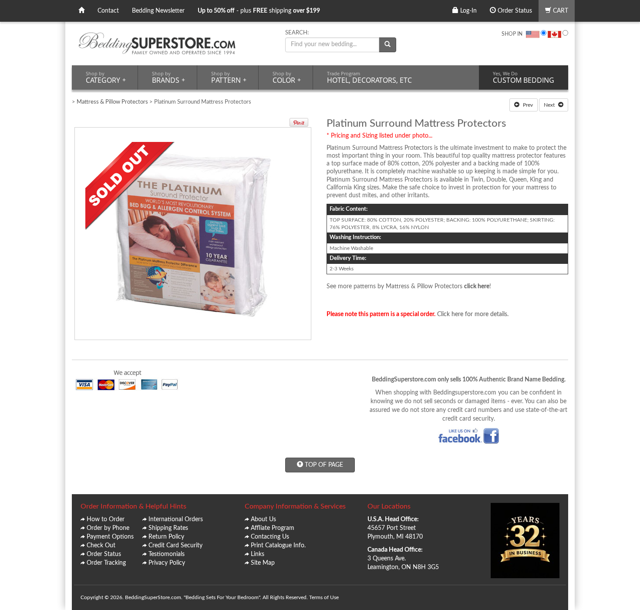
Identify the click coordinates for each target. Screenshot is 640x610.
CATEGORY (106, 77)
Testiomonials (166, 554)
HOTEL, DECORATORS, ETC (369, 77)
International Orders (175, 519)
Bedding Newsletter (158, 11)
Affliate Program (272, 528)
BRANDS (168, 77)
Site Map (263, 563)
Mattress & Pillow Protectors (112, 102)
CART (559, 11)
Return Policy (166, 537)
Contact (108, 11)
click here (476, 286)
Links (257, 554)
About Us (263, 519)
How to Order (106, 519)
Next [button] (550, 105)
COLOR (287, 77)
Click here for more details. (473, 314)
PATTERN (228, 77)
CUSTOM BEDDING (523, 77)
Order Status (514, 11)
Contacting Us (270, 537)
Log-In (467, 11)
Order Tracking (106, 563)
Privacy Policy (166, 563)
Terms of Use (324, 597)
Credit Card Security (175, 546)
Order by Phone (108, 528)
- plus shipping (259, 11)
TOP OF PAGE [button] (323, 465)
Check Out (101, 546)
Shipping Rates (168, 528)
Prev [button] (527, 105)
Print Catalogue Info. (278, 546)
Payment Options (110, 537)
